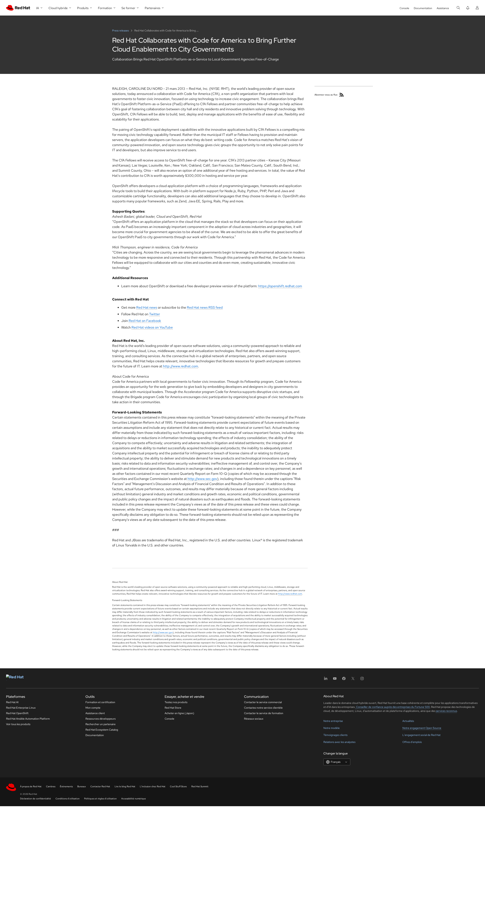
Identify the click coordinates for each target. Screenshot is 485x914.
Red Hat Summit (199, 786)
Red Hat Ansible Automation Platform (28, 718)
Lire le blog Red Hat (125, 786)
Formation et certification (100, 702)
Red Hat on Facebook (145, 320)
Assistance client (95, 713)
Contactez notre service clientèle (263, 707)
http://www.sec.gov (202, 479)
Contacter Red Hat (100, 786)
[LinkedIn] (325, 680)
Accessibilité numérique (133, 798)
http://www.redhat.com (180, 366)
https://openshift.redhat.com (280, 286)
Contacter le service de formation (263, 713)
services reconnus (446, 711)
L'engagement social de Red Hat (421, 735)
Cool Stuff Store (178, 786)
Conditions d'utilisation (68, 798)
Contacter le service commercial (263, 702)
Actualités (408, 721)
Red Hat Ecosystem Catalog (101, 729)
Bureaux (81, 786)
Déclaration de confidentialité (35, 798)
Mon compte (92, 707)
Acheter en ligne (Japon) (179, 713)
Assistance (443, 8)
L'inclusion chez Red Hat (152, 786)
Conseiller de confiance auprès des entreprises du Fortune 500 (392, 707)
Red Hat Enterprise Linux (21, 707)
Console (404, 8)
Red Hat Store (173, 707)
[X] (353, 680)
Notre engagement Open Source (421, 728)
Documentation (423, 8)
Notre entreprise (333, 721)
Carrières (50, 786)
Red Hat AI (12, 702)
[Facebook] (344, 680)
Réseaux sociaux (253, 718)
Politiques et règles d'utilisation (100, 798)
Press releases (120, 30)
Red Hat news (146, 307)
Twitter (154, 314)
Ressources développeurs (100, 718)
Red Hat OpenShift (17, 713)
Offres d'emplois (412, 742)
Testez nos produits (176, 702)
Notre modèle (331, 728)
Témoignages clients (335, 735)
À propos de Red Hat (30, 786)
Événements (66, 786)
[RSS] (341, 94)
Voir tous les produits (18, 724)
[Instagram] (362, 680)
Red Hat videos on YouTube (152, 327)
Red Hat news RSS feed (205, 307)
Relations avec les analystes (339, 742)
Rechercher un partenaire (100, 724)
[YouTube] (334, 680)
